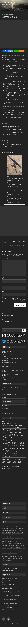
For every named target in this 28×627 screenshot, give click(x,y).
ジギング (14, 547)
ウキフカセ (13, 532)
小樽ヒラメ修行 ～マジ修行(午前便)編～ (10, 374)
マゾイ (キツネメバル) (21, 530)
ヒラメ (3, 532)
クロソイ (10, 528)
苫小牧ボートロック (19, 532)
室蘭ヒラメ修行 (5, 366)
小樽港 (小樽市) (11, 534)
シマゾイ (10, 530)
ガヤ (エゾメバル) (5, 528)
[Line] (16, 51)
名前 (3, 278)
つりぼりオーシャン (18, 534)
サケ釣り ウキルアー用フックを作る (9, 394)
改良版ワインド (5, 397)
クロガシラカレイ (8, 543)
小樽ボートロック (8, 532)
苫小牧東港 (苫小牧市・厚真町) (7, 556)
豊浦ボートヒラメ (14, 554)
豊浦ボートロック (19, 547)
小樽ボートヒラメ (19, 558)
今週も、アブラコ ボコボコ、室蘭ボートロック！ (12, 378)
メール (3, 284)
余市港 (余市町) (9, 547)
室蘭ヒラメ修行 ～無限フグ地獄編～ (9, 362)
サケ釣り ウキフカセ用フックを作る (9, 392)
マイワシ (16, 545)
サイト (3, 291)
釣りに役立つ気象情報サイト (8, 405)
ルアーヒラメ (4, 554)
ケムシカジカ (4, 549)
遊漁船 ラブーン (20, 528)
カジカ (24, 547)
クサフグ (9, 554)
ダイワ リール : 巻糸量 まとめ (8, 410)
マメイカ (14, 556)
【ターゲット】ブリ (8, 241)
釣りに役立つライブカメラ (7, 408)
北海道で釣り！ (8, 2)
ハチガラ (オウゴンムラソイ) (7, 545)
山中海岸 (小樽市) (20, 541)
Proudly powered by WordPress (10, 623)
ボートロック (12, 526)
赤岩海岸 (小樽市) (17, 539)
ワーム (16, 530)
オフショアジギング (11, 560)
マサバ (12, 245)
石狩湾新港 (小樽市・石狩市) (10, 558)
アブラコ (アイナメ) (18, 526)
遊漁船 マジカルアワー (19, 543)
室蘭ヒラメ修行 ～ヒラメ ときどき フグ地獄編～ (12, 358)
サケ (13, 530)
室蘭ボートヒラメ (19, 556)
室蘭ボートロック (5, 530)
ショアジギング (7, 245)
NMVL (12, 14)
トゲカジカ (4, 547)
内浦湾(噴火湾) (4, 541)
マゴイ (23, 534)
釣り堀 (16, 541)
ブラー (9, 549)
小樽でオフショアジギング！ (8, 355)
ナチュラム (16, 180)
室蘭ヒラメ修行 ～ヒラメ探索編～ (9, 351)
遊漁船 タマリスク (11, 541)
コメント (5, 258)
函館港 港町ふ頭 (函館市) (19, 245)
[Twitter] (10, 51)
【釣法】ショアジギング (17, 241)
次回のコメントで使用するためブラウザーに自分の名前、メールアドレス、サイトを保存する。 (13, 299)
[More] (21, 51)
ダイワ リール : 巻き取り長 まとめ (9, 413)
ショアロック (15, 528)
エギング (3, 558)
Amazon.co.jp (10, 180)
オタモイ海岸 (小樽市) (5, 539)
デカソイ (13, 543)
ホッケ (3, 543)
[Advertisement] (14, 34)
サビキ (13, 545)
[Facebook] (5, 51)
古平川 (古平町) (4, 560)
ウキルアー (12, 539)
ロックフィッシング (5, 526)
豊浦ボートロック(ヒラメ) (15, 549)
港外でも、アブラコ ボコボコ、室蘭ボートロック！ (13, 370)
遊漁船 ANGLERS (5, 534)
